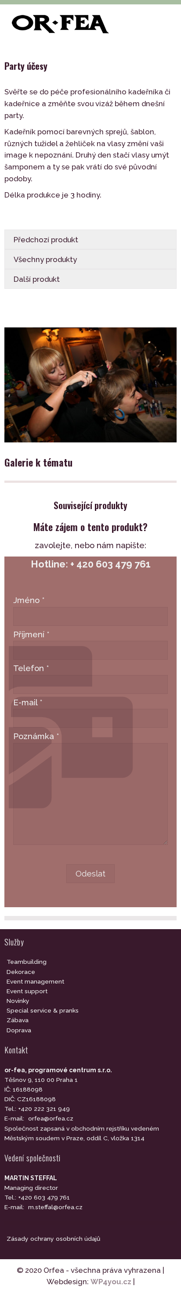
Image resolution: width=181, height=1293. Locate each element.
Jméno (29, 600)
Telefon (31, 668)
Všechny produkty (45, 259)
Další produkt (37, 279)
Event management (35, 981)
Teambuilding (27, 961)
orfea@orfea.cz (50, 1118)
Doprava (19, 1030)
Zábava (18, 1020)
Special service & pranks (43, 1010)
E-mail (28, 702)
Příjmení (31, 634)
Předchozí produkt (46, 239)
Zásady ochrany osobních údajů (53, 1238)
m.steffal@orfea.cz (55, 1206)
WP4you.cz (110, 1281)
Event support (27, 991)
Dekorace (21, 971)
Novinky (18, 1000)
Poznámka (36, 736)
